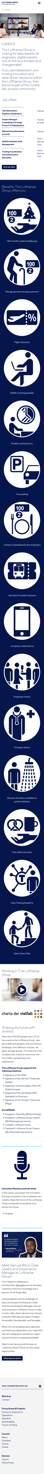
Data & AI (6, 1418)
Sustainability (8, 1421)
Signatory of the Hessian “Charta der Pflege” (22, 1101)
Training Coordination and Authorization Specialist (12, 154)
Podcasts (6, 1440)
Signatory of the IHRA (15, 1075)
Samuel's (20, 1285)
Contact (6, 1399)
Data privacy (8, 1462)
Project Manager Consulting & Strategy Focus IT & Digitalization (13, 122)
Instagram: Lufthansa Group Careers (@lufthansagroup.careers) (22, 1119)
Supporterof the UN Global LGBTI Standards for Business (21, 1094)
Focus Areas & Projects (13, 1408)
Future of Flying (9, 1424)
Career (5, 1446)
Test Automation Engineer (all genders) (12, 112)
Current (6, 1433)
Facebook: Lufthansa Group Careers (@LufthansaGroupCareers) (22, 1130)
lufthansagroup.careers (12, 1358)
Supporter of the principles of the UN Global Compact (23, 1087)
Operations (7, 1415)
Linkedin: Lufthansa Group (17, 1124)
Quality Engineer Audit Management (12, 143)
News (5, 1437)
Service (6, 1455)
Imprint (5, 1459)
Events (5, 1443)
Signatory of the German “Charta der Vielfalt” (22, 1080)
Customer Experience (12, 1412)
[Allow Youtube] (22, 990)
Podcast (9, 1213)
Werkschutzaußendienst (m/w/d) (13, 133)
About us (6, 1396)
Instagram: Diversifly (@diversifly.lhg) (23, 1114)
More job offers (9, 167)
